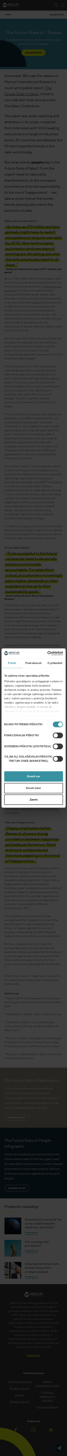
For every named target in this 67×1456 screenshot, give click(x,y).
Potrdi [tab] (12, 663)
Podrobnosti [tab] (33, 663)
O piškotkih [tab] (55, 663)
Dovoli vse (33, 776)
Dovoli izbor (33, 788)
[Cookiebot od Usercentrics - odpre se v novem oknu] (48, 653)
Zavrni (34, 799)
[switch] (58, 735)
